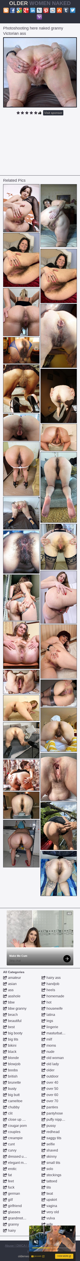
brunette (14, 1082)
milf (49, 1039)
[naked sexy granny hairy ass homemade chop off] (58, 336)
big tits (12, 1039)
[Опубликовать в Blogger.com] (6, 10)
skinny (51, 1156)
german (13, 1193)
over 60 (52, 1095)
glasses (13, 1212)
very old (52, 1212)
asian (12, 984)
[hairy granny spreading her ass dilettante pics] (21, 388)
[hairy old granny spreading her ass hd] (21, 843)
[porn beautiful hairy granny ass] (58, 215)
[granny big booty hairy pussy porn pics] (58, 651)
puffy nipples (56, 1119)
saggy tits (53, 1138)
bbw (11, 1002)
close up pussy (19, 1119)
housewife (54, 1008)
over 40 (52, 1082)
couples (13, 1132)
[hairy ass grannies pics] (21, 350)
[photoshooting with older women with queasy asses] (58, 547)
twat (49, 1193)
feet (10, 1181)
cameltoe (14, 1101)
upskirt (51, 1200)
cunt (11, 1144)
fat (9, 1175)
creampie (15, 1138)
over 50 (52, 1089)
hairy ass (53, 978)
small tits (53, 1163)
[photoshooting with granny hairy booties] (21, 208)
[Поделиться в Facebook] (12, 10)
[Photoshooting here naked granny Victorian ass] (40, 72)
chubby (13, 1107)
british (12, 1076)
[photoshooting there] (21, 775)
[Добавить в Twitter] (72, 10)
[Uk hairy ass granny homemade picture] (21, 260)
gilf (10, 1200)
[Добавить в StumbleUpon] (59, 10)
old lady (52, 1064)
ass (10, 990)
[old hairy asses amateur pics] (58, 873)
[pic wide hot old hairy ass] (58, 693)
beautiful (14, 1021)
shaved (52, 1150)
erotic (12, 1169)
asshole (13, 996)
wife (49, 1224)
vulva (50, 1218)
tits (48, 1187)
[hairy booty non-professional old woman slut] (21, 513)
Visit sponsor (53, 113)
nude (50, 1052)
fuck (10, 1187)
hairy (11, 1230)
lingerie (52, 1027)
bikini (11, 1045)
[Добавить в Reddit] (52, 10)
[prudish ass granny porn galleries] (21, 805)
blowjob (13, 1064)
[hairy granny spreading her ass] (21, 708)
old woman (55, 1058)
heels (50, 990)
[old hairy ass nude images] (21, 469)
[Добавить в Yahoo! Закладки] (39, 17)
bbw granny (16, 1008)
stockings (53, 1175)
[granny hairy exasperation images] (58, 437)
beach (12, 1015)
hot (48, 1002)
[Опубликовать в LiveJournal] (39, 10)
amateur (14, 978)
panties (52, 1107)
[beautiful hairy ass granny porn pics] (21, 427)
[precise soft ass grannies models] (58, 729)
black (11, 1052)
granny (13, 1224)
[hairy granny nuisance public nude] (58, 597)
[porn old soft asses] (21, 597)
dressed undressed (22, 1156)
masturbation (56, 1033)
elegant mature (19, 1163)
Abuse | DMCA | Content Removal (28, 1245)
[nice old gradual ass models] (58, 487)
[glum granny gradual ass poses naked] (21, 312)
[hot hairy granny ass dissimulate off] (21, 740)
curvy (11, 1150)
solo (49, 1169)
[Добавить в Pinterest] (46, 10)
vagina (51, 1206)
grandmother (17, 1218)
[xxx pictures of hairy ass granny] (21, 552)
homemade (55, 996)
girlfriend (14, 1206)
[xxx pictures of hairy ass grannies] (21, 645)
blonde (13, 1058)
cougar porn (17, 1126)
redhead (53, 1132)
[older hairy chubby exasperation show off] (58, 777)
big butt (13, 1095)
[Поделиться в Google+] (26, 10)
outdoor (52, 1076)
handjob (52, 984)
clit (9, 1113)
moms (51, 1045)
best (11, 1027)
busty (11, 1089)
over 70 (52, 1101)
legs (49, 1021)
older (50, 1070)
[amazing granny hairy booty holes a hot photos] (21, 682)
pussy (51, 1126)
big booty (14, 1033)
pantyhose (54, 1113)
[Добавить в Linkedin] (32, 10)
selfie (50, 1144)
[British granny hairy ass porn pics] (58, 396)
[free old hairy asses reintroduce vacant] (58, 826)
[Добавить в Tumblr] (66, 10)
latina (50, 1015)
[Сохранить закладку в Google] (19, 10)
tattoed (51, 1181)
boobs (12, 1070)
